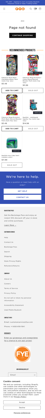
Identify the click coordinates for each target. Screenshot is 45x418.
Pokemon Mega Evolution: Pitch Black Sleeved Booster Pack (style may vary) (12, 119)
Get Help (22, 191)
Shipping (8, 256)
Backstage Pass (10, 247)
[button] (4, 8)
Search (7, 252)
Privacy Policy (20, 397)
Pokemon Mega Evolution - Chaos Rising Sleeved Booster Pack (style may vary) (32, 80)
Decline (22, 408)
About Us (8, 279)
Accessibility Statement (14, 305)
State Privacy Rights (12, 261)
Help (6, 237)
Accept (22, 402)
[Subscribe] (34, 375)
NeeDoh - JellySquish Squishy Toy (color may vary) (31, 119)
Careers (7, 284)
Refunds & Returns (11, 266)
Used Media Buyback (12, 310)
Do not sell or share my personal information (17, 299)
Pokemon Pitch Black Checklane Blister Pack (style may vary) (10, 79)
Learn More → (10, 225)
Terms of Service (11, 288)
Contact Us (22, 197)
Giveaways (7, 333)
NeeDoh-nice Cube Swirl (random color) (10, 156)
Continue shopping (22, 35)
